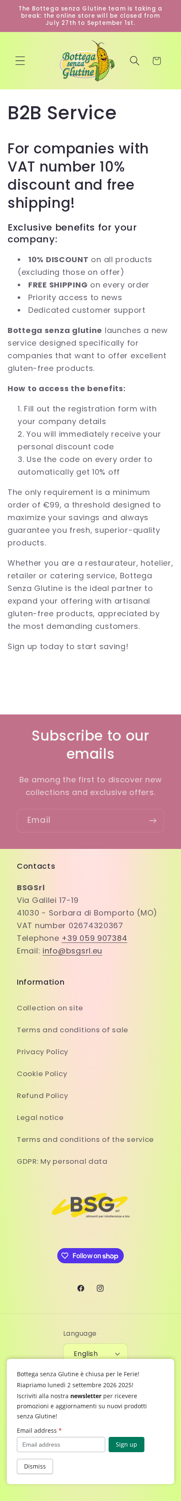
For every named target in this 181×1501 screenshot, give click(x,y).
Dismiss (35, 1466)
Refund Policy (42, 1095)
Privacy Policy (42, 1052)
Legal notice (40, 1117)
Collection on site (50, 1008)
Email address (39, 1430)
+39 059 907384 (94, 938)
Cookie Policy (42, 1074)
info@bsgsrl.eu (72, 950)
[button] (20, 61)
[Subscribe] (152, 820)
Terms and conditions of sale (72, 1030)
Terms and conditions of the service (85, 1139)
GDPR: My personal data (62, 1161)
